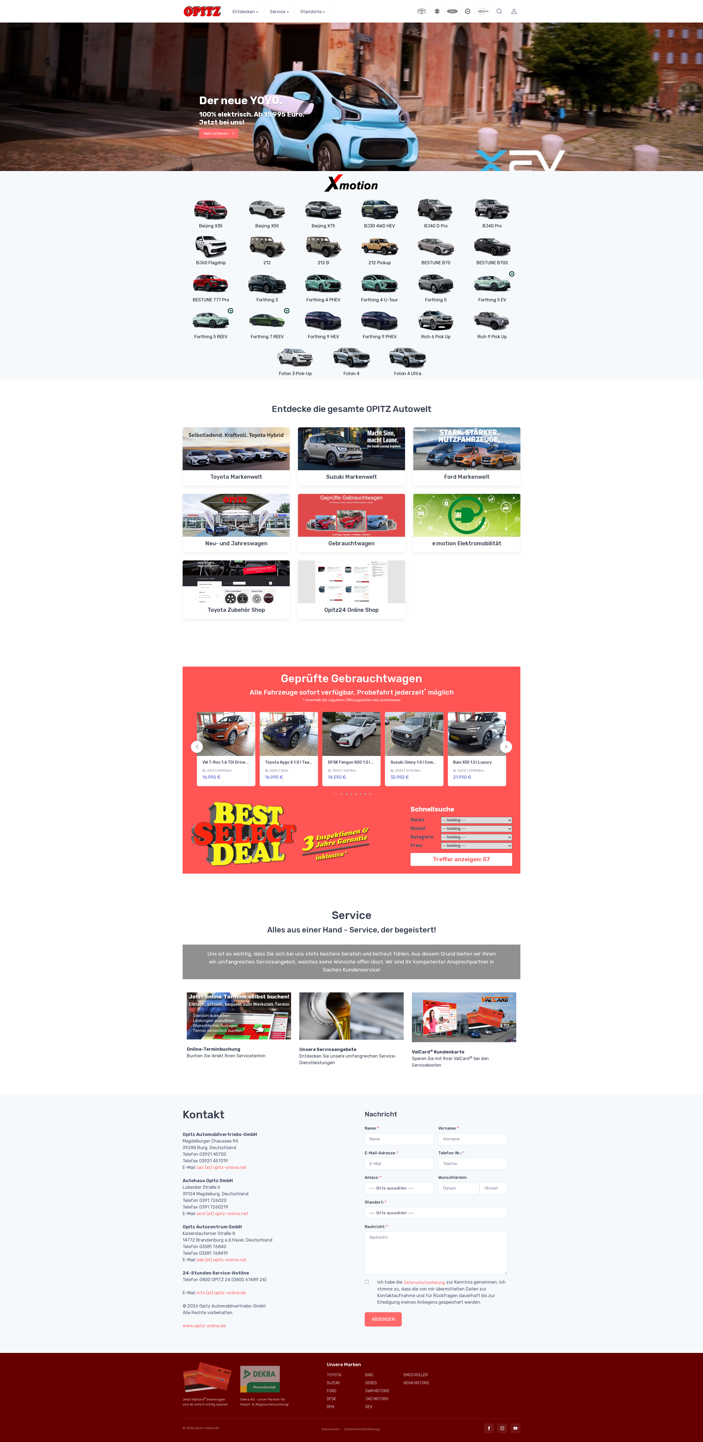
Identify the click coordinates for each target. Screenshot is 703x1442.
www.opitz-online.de (204, 1325)
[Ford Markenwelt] (452, 11)
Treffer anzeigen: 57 (461, 859)
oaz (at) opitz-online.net (221, 1167)
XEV (368, 1407)
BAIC (369, 1375)
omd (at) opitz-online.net (222, 1213)
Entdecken (244, 11)
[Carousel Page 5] (356, 794)
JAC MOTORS (377, 1399)
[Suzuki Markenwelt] (436, 11)
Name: (372, 1128)
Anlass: (373, 1177)
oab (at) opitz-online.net (221, 1259)
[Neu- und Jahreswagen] (483, 11)
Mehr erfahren (216, 98)
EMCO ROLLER (416, 1375)
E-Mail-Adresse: (381, 1153)
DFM (330, 1407)
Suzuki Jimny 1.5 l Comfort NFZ (295, 762)
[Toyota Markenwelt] (421, 11)
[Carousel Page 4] (351, 794)
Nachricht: (376, 1226)
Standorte (311, 11)
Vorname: (448, 1128)
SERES (371, 1383)
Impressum (330, 1429)
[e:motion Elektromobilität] (467, 11)
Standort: (375, 1202)
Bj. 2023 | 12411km (216, 770)
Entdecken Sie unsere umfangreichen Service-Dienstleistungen (348, 1056)
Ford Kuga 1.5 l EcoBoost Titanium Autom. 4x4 (435, 762)
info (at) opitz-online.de (221, 1292)
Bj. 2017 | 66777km (467, 770)
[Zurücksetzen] (410, 1319)
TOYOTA (334, 1375)
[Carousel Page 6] (360, 794)
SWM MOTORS (377, 1391)
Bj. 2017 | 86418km (404, 770)
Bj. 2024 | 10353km (280, 770)
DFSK (331, 1399)
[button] (499, 11)
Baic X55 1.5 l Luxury (347, 762)
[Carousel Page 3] (346, 794)
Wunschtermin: (452, 1177)
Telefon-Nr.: (451, 1153)
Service (277, 11)
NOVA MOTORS (416, 1383)
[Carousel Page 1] (333, 794)
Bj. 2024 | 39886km (343, 770)
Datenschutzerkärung (424, 1282)
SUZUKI (333, 1383)
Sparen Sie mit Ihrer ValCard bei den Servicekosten (450, 1058)
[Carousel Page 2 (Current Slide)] (340, 794)
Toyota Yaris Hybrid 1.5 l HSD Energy (488, 762)
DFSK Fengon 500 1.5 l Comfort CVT (236, 762)
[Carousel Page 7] (365, 794)
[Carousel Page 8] (370, 794)
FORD (331, 1391)
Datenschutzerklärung (362, 1429)
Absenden (383, 1319)
